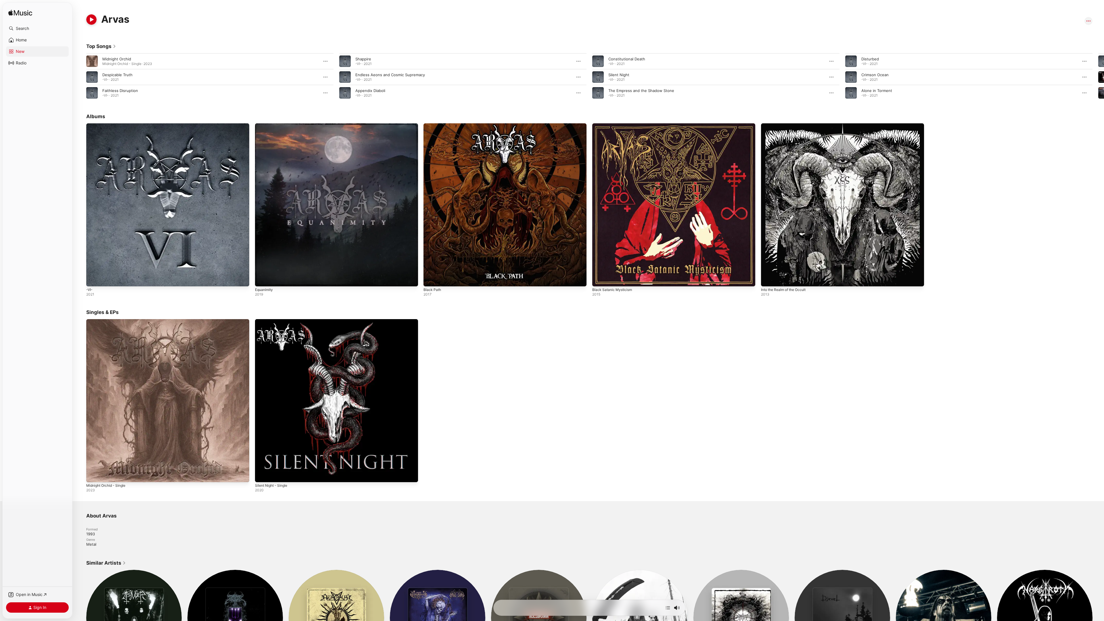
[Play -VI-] (93, 279)
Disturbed (870, 59)
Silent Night (618, 74)
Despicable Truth (117, 74)
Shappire (363, 59)
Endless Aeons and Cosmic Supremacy (390, 74)
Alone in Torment (876, 90)
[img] (20, 13)
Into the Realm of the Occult (786, 125)
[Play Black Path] (430, 279)
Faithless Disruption (120, 90)
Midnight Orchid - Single (108, 321)
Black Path (432, 125)
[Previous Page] (80, 77)
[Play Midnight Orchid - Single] (93, 474)
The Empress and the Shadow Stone (641, 90)
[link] (101, 46)
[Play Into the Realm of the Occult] (768, 279)
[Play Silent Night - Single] (262, 474)
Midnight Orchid (116, 59)
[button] (37, 28)
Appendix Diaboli (370, 90)
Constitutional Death (626, 59)
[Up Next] (667, 608)
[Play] (91, 19)
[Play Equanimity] (262, 279)
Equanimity (265, 125)
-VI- (89, 125)
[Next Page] (1098, 77)
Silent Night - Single (273, 321)
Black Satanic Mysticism (613, 125)
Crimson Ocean (875, 74)
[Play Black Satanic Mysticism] (599, 279)
